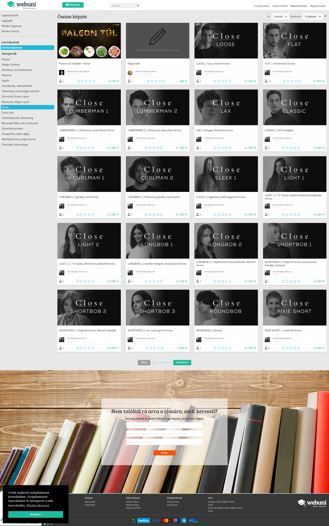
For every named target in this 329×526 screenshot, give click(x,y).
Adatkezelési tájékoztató (221, 501)
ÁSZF (211, 504)
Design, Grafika (11, 64)
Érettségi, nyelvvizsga (15, 144)
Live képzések (10, 42)
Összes (6, 59)
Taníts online (280, 6)
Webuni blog (132, 504)
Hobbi (5, 107)
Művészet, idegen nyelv (15, 102)
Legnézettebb (10, 15)
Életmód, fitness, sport (15, 96)
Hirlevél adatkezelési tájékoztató (225, 507)
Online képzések (12, 47)
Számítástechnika (12, 128)
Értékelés (311, 16)
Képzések (74, 4)
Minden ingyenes (12, 26)
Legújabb (7, 20)
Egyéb (5, 80)
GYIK (210, 510)
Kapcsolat (90, 501)
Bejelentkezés (299, 6)
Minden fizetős (10, 31)
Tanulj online (261, 6)
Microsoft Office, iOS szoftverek (20, 123)
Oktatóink (90, 504)
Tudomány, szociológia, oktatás (20, 91)
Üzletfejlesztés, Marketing (17, 118)
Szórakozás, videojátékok (17, 85)
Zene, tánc (8, 112)
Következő (182, 362)
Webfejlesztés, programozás (19, 139)
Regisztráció (317, 6)
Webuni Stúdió (133, 507)
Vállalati (7, 75)
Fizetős (278, 16)
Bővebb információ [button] (38, 505)
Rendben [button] (35, 514)
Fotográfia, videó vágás (15, 133)
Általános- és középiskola (17, 70)
